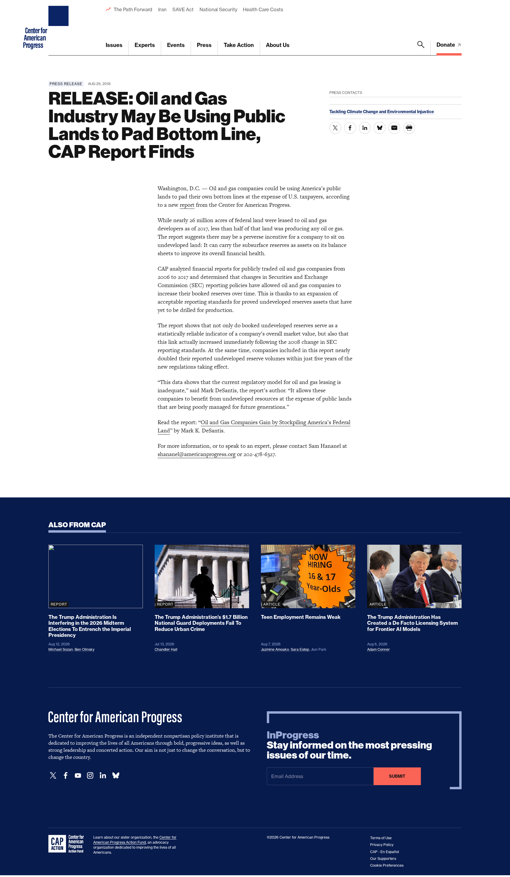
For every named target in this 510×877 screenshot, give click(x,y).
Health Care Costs (263, 9)
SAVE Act (183, 9)
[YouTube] (78, 775)
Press (204, 45)
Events (176, 45)
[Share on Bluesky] (379, 128)
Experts (145, 45)
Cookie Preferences (386, 865)
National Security (218, 9)
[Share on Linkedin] (365, 128)
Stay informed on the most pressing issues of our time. (349, 745)
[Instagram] (90, 775)
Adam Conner (378, 649)
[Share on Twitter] (335, 128)
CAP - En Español (384, 852)
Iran (162, 9)
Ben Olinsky (84, 649)
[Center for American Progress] (59, 28)
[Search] (420, 48)
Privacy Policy (381, 844)
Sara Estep (300, 649)
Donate (446, 44)
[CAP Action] (67, 844)
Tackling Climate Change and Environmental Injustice (381, 111)
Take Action (239, 45)
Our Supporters (383, 858)
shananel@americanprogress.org (197, 454)
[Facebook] (65, 775)
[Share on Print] (409, 128)
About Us (278, 45)
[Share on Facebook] (350, 128)
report (187, 205)
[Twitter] (53, 775)
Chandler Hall (166, 649)
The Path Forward (133, 9)
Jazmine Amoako (275, 649)
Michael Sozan (60, 649)
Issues (114, 45)
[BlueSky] (115, 775)
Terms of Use (381, 838)
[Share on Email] (394, 128)
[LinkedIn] (102, 775)
